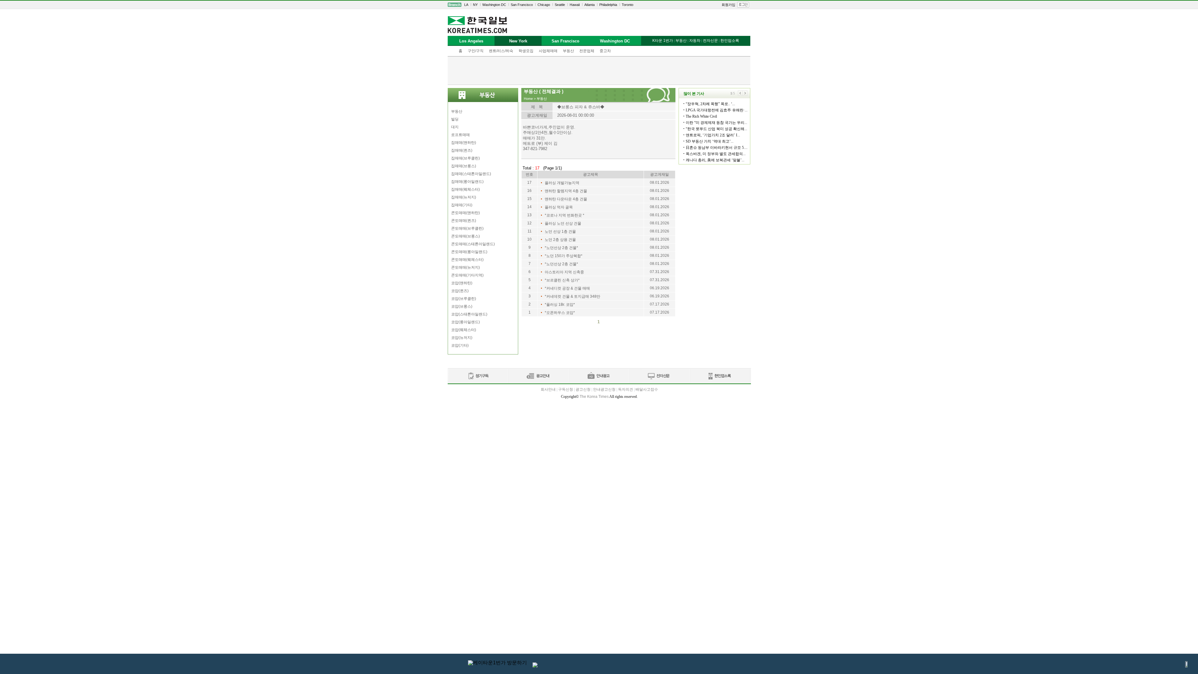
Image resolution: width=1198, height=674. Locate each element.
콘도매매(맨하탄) (465, 213)
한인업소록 (729, 40)
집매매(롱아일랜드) (467, 181)
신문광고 (538, 376)
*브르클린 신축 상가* (562, 280)
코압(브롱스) (461, 306)
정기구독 (478, 376)
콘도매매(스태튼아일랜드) (473, 244)
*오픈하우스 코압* (560, 312)
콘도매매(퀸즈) (463, 220)
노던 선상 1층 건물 (560, 231)
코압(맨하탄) (461, 283)
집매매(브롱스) (463, 166)
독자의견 (625, 389)
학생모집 (526, 51)
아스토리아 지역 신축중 (564, 272)
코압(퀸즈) (460, 291)
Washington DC (494, 5)
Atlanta (589, 5)
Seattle (560, 5)
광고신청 (583, 389)
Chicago (544, 5)
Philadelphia (608, 5)
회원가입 (728, 5)
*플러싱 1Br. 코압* (560, 304)
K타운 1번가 (662, 40)
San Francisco (522, 5)
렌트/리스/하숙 (501, 51)
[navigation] (599, 5)
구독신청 (565, 389)
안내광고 (598, 376)
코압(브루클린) (463, 298)
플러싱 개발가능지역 (562, 183)
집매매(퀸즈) (461, 150)
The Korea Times (594, 396)
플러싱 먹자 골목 (559, 207)
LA (466, 5)
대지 (455, 127)
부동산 (568, 51)
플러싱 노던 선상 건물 (563, 223)
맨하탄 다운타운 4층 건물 (566, 199)
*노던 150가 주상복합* (563, 256)
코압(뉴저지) (461, 337)
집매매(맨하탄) (463, 142)
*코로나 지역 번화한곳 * (564, 215)
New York (518, 41)
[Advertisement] (599, 70)
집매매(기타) (461, 205)
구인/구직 (476, 51)
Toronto (627, 5)
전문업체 (586, 51)
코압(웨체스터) (463, 330)
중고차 (605, 51)
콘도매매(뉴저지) (465, 267)
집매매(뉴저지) (463, 197)
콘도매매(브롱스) (465, 236)
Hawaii (575, 5)
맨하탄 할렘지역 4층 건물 (566, 191)
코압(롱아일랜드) (465, 322)
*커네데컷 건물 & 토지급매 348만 (572, 296)
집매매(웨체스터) (465, 189)
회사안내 (548, 389)
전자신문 (710, 40)
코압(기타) (460, 345)
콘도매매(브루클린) (467, 228)
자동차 (694, 40)
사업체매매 (548, 51)
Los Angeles (471, 41)
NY (475, 5)
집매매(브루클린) (465, 158)
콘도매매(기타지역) (467, 275)
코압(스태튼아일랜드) (469, 314)
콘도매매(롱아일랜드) (469, 252)
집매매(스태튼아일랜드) (471, 174)
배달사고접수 (647, 389)
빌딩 (455, 119)
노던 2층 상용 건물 (560, 239)
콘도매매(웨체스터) (467, 259)
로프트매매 (460, 135)
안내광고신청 (604, 389)
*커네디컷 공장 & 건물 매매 (567, 288)
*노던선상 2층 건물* (561, 248)
